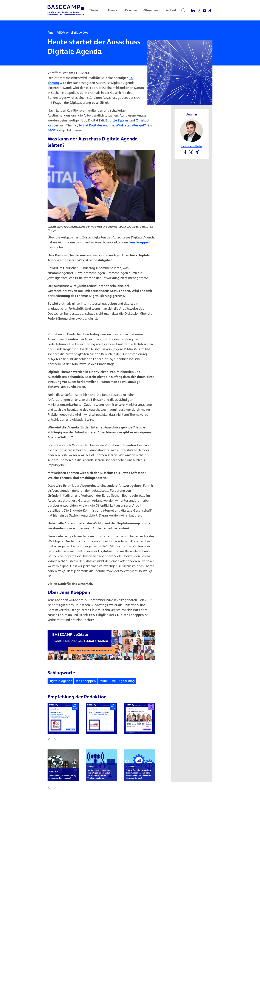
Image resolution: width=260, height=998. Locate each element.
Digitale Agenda (60, 681)
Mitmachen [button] (150, 10)
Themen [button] (94, 10)
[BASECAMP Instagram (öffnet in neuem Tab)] (198, 10)
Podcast (171, 10)
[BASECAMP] (66, 10)
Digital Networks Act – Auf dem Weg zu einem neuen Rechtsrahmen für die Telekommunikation (99, 772)
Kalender (131, 10)
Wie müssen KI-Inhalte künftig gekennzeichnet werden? (62, 774)
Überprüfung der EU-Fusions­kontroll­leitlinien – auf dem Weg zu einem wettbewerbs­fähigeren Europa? (138, 772)
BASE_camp (56, 130)
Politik (103, 681)
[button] (48, 740)
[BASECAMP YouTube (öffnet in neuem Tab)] (204, 10)
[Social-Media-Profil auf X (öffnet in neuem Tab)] (191, 152)
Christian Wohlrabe (191, 146)
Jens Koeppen (139, 242)
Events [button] (112, 10)
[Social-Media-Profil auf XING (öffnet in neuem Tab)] (197, 152)
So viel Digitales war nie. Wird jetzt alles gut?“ (112, 125)
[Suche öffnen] (183, 10)
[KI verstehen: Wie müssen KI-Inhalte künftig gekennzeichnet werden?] (63, 765)
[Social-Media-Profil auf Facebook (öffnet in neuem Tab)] (185, 152)
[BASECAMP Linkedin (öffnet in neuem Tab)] (193, 10)
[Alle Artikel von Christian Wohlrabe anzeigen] (191, 130)
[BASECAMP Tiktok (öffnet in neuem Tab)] (209, 10)
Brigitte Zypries (117, 120)
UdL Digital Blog (122, 681)
